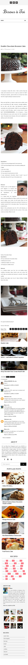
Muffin (4, 571)
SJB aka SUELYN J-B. (9, 381)
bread (10, 560)
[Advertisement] (14, 34)
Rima (5, 388)
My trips (5, 641)
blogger (3, 376)
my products (20, 571)
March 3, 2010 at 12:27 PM (10, 434)
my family (11, 571)
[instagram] (14, 2)
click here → (4, 456)
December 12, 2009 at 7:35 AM (11, 393)
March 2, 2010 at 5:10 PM (10, 416)
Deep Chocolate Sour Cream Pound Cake (13, 371)
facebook (12, 376)
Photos (4, 576)
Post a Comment (7, 437)
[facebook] (11, 2)
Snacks (4, 579)
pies (9, 576)
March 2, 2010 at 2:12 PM (10, 402)
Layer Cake (10, 568)
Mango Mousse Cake (8, 519)
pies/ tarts (16, 576)
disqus (7, 376)
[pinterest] (17, 2)
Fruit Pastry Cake (7, 551)
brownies (17, 560)
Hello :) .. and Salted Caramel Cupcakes (12, 357)
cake (3, 563)
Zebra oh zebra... (7, 486)
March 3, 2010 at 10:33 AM (10, 426)
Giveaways (18, 566)
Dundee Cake (5, 343)
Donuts (11, 566)
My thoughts (7, 638)
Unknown (6, 396)
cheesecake (11, 563)
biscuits (4, 560)
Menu (2, 20)
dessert (4, 566)
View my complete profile (9, 605)
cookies (19, 563)
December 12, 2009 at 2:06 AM (11, 385)
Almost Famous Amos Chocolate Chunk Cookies (12, 502)
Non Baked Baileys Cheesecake (11, 535)
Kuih (3, 568)
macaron (18, 568)
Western (10, 579)
